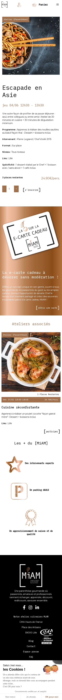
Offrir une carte (47, 307)
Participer (52, 431)
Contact (31, 646)
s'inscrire (31, 189)
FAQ (31, 657)
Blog (31, 641)
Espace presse (31, 651)
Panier (42, 4)
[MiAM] (5, 4)
